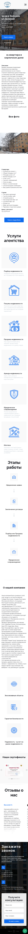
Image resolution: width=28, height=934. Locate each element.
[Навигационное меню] (25, 4)
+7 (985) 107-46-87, (7, 875)
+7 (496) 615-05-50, (7, 873)
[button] (8, 37)
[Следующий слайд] (27, 143)
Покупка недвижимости (13, 304)
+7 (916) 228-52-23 (7, 877)
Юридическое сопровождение (10, 408)
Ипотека (7, 445)
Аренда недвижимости (13, 373)
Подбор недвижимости (13, 271)
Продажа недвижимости (13, 339)
